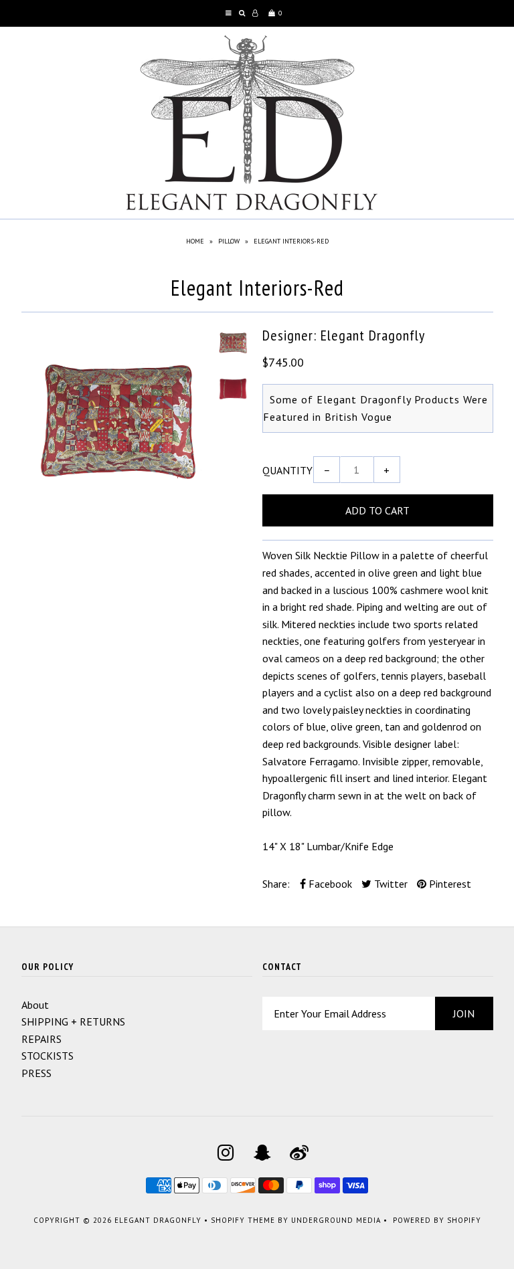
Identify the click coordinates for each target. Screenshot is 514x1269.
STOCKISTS (47, 1055)
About (35, 1004)
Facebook (329, 883)
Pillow (229, 241)
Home (195, 241)
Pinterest (448, 883)
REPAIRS (41, 1039)
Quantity (287, 470)
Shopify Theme (243, 1220)
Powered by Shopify (437, 1220)
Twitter (389, 883)
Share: (276, 883)
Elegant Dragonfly (157, 1220)
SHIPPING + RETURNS (73, 1021)
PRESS (36, 1073)
